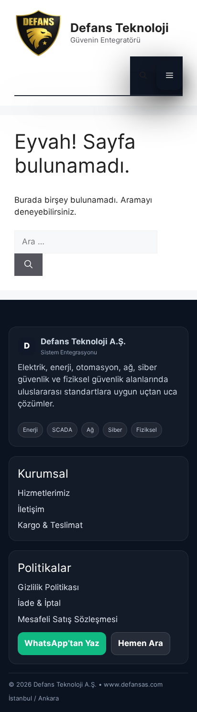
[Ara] (28, 264)
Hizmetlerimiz (44, 493)
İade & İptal (39, 603)
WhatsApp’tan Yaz (61, 643)
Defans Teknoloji (119, 28)
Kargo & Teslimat (50, 525)
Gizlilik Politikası (48, 587)
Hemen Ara (140, 643)
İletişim (31, 509)
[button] (143, 75)
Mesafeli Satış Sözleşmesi (68, 619)
